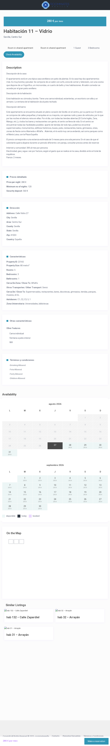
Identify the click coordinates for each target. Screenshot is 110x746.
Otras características (21, 321)
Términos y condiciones (22, 360)
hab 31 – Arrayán (17, 634)
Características (17, 256)
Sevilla (7, 37)
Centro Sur (16, 37)
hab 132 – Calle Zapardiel (22, 617)
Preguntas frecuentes (71, 736)
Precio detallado (18, 177)
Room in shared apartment (20, 48)
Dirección (15, 208)
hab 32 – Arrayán (69, 617)
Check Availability (14, 54)
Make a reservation (96, 741)
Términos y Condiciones (93, 736)
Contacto (55, 736)
